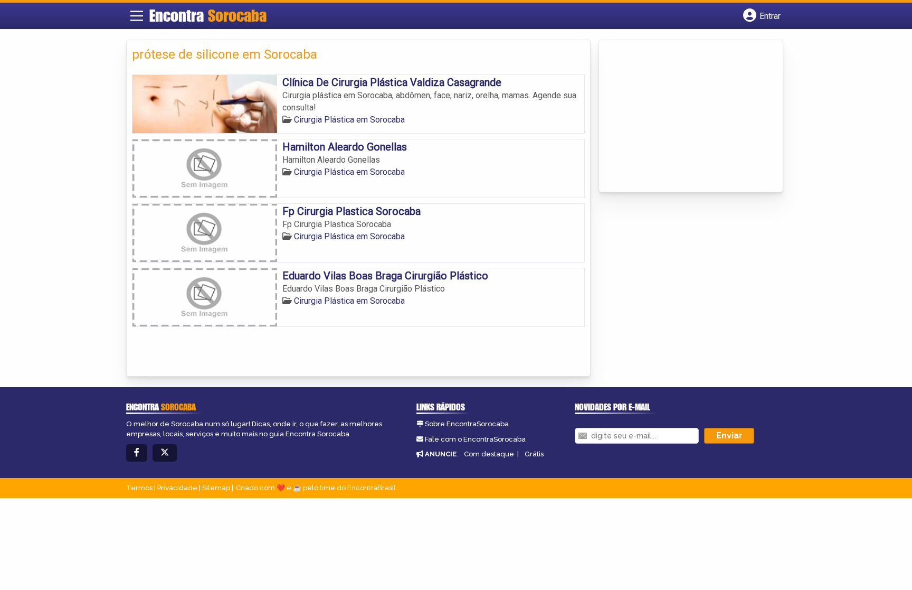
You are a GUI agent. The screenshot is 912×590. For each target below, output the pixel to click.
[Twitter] (165, 453)
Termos (139, 488)
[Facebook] (136, 453)
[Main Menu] (136, 15)
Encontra (208, 15)
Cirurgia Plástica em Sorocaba (349, 120)
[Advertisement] (683, 117)
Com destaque (489, 454)
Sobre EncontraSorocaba (467, 424)
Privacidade (177, 488)
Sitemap (216, 488)
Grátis (534, 454)
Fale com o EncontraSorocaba (475, 439)
